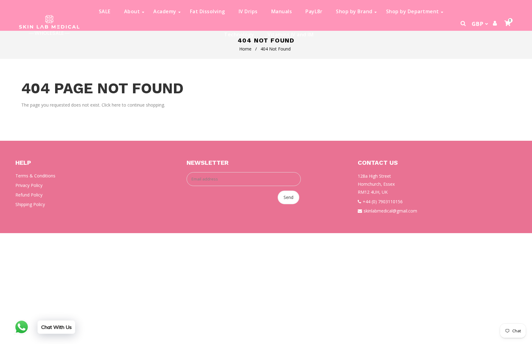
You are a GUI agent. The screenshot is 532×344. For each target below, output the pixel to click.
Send (288, 197)
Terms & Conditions (35, 176)
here (116, 105)
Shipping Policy (30, 204)
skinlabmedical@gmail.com (390, 211)
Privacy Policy (28, 185)
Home (245, 49)
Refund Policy (28, 195)
